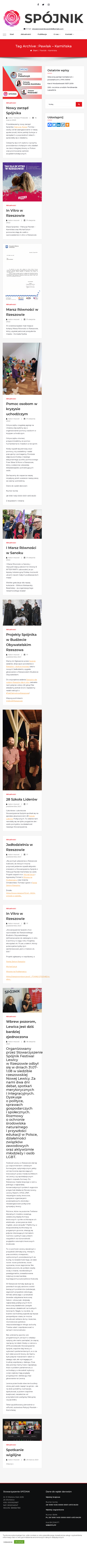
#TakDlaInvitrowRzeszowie (17, 693)
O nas (56, 34)
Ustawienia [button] (7, 1542)
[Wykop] (63, 125)
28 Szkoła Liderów (21, 799)
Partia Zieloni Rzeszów (15, 961)
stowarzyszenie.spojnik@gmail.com (47, 29)
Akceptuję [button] (19, 1542)
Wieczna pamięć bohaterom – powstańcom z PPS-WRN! (60, 78)
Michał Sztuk (29, 874)
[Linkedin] (58, 125)
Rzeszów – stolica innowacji (17, 666)
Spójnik (32, 661)
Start (12, 34)
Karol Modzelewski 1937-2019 (60, 83)
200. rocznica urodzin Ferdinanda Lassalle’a (62, 88)
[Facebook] (50, 125)
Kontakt (68, 34)
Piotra (24, 127)
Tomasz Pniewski (20, 118)
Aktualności (26, 34)
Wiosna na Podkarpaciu (16, 971)
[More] (67, 125)
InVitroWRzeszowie (14, 701)
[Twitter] (54, 125)
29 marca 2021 (32, 1460)
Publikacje (42, 34)
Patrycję (17, 127)
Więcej (9, 1464)
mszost (16, 220)
